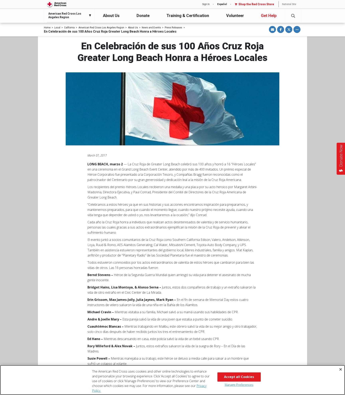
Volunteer (235, 15)
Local (57, 27)
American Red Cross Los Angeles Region (101, 27)
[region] (172, 380)
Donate (143, 15)
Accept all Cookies (239, 377)
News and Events (151, 27)
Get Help (269, 15)
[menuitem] (68, 15)
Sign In (206, 4)
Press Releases (173, 27)
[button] (293, 16)
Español (222, 4)
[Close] (340, 369)
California (69, 27)
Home (47, 27)
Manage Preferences (239, 385)
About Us (111, 15)
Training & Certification (188, 15)
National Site (289, 4)
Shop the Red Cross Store (256, 4)
